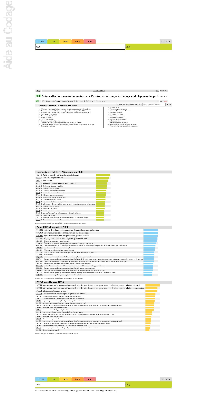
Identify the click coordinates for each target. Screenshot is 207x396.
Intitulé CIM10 (99, 91)
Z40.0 (38, 217)
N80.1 (38, 206)
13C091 (39, 294)
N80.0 (38, 188)
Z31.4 (38, 220)
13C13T (38, 303)
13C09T (38, 301)
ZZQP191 (39, 259)
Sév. (157, 91)
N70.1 (38, 195)
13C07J (39, 288)
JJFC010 (39, 233)
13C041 (38, 312)
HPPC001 (39, 261)
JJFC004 (39, 250)
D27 (37, 199)
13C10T (38, 325)
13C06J (38, 307)
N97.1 (38, 178)
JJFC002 (39, 230)
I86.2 (37, 215)
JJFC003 (39, 236)
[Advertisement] (103, 19)
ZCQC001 (39, 257)
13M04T (38, 298)
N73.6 (38, 175)
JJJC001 (39, 243)
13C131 (38, 296)
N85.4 (38, 208)
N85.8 (38, 213)
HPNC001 (39, 266)
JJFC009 (39, 248)
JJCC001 (39, 238)
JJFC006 (39, 241)
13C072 (38, 305)
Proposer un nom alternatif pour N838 (129, 104)
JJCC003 (39, 263)
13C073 (38, 321)
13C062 (38, 316)
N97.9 (38, 197)
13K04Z (38, 328)
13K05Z (38, 314)
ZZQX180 (39, 268)
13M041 (38, 310)
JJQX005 (39, 272)
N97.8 (38, 193)
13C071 (39, 285)
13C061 (39, 291)
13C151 (38, 323)
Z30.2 (38, 181)
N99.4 (38, 204)
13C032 (38, 330)
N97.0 (38, 211)
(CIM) (127, 47)
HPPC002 (39, 245)
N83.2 (38, 183)
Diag (38, 91)
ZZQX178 (39, 275)
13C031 (38, 319)
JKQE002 (39, 254)
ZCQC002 (39, 252)
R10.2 (38, 186)
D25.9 (38, 202)
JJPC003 (39, 270)
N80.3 (38, 190)
